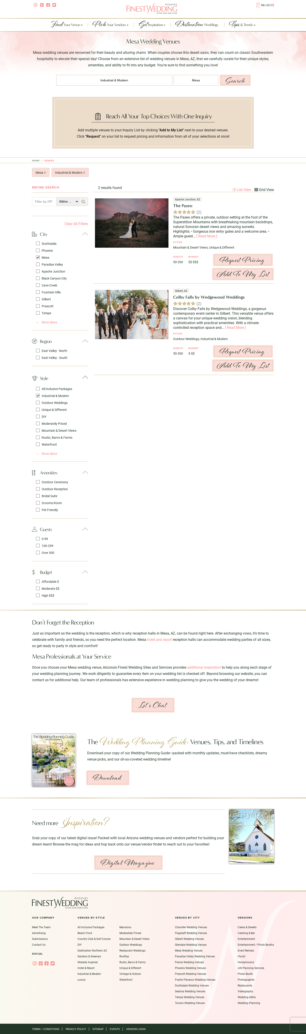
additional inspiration (204, 667)
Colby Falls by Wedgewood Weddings (209, 297)
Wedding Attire (247, 997)
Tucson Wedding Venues (190, 1003)
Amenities (48, 472)
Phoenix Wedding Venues (190, 968)
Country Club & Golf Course (94, 939)
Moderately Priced (54, 423)
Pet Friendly (50, 510)
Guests (46, 529)
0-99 (45, 539)
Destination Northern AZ (92, 950)
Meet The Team (41, 927)
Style (44, 378)
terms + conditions (45, 1029)
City (43, 234)
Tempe (46, 313)
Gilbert (46, 299)
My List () (267, 5)
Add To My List (243, 274)
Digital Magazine (128, 862)
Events (115, 1029)
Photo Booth (245, 973)
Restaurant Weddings (132, 950)
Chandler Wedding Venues (191, 927)
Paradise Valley (52, 264)
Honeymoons (246, 962)
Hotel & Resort (86, 968)
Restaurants (245, 985)
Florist (241, 956)
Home (36, 160)
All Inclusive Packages (57, 389)
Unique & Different (54, 410)
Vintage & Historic (130, 973)
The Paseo (182, 205)
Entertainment (246, 939)
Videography (245, 991)
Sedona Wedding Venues (190, 991)
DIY (44, 416)
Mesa (40, 172)
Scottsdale (49, 243)
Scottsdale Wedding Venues (192, 985)
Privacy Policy (76, 1029)
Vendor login (136, 1029)
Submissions (40, 939)
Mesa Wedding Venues (189, 950)
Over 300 (48, 553)
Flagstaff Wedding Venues (191, 933)
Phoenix (47, 250)
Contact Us (38, 944)
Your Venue (66, 25)
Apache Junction (53, 271)
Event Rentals (246, 950)
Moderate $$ (50, 588)
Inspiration (151, 25)
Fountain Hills (51, 292)
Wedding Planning (249, 1003)
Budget (46, 572)
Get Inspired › (144, 785)
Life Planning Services (251, 968)
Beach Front (85, 933)
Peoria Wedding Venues (189, 962)
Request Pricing (242, 260)
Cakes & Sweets (247, 927)
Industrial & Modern (69, 172)
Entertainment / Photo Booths (256, 944)
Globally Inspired (88, 962)
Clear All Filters (76, 223)
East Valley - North (54, 351)
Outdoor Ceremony (55, 482)
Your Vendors (110, 25)
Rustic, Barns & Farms (57, 437)
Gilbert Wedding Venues (189, 939)
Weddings (197, 25)
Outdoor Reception (55, 489)
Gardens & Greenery (89, 956)
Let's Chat (152, 705)
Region (46, 341)
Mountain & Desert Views (59, 430)
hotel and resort (159, 639)
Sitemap (98, 1029)
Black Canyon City (54, 278)
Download (107, 777)
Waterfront (49, 444)
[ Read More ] (206, 236)
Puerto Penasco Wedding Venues (195, 979)
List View (243, 189)
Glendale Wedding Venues (191, 944)
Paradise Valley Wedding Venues (195, 956)
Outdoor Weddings (55, 403)
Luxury (82, 979)
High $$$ (48, 595)
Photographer (246, 979)
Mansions (125, 927)
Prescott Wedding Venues (190, 973)
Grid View (266, 189)
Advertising (39, 933)
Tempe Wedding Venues (189, 997)
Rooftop (124, 956)
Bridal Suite (49, 496)
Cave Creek (49, 285)
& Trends (241, 25)
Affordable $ (50, 581)
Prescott (48, 306)
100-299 (47, 546)
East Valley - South (54, 358)
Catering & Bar (246, 933)
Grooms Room (52, 503)
